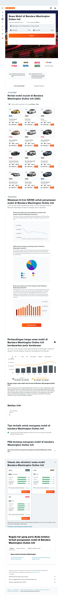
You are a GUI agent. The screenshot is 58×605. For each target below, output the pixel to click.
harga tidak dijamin (35, 572)
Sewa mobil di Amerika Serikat (27, 589)
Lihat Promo (20, 125)
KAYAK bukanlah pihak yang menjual (18, 576)
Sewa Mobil (16, 589)
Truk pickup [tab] (33, 356)
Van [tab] (27, 356)
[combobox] (17, 22)
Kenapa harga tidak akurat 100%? (17, 582)
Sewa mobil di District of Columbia (42, 589)
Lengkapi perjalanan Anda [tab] (33, 548)
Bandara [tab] (12, 548)
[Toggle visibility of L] (33, 275)
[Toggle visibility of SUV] (23, 273)
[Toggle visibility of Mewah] (23, 277)
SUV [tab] (23, 356)
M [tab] (15, 356)
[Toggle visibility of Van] (23, 275)
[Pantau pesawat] (3, 29)
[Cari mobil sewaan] (3, 19)
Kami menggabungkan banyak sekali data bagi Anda (22, 579)
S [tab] (12, 356)
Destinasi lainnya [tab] (20, 548)
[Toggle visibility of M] (33, 273)
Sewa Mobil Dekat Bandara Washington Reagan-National (41, 558)
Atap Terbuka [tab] (48, 356)
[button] (2, 8)
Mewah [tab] (40, 356)
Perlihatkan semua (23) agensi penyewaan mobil (19, 526)
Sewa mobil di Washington (12, 591)
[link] (31, 325)
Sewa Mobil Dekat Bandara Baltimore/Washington (17, 558)
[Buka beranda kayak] (10, 8)
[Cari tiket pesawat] (3, 12)
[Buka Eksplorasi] (3, 26)
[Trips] (3, 33)
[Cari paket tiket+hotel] (3, 22)
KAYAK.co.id (9, 589)
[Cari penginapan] (3, 15)
